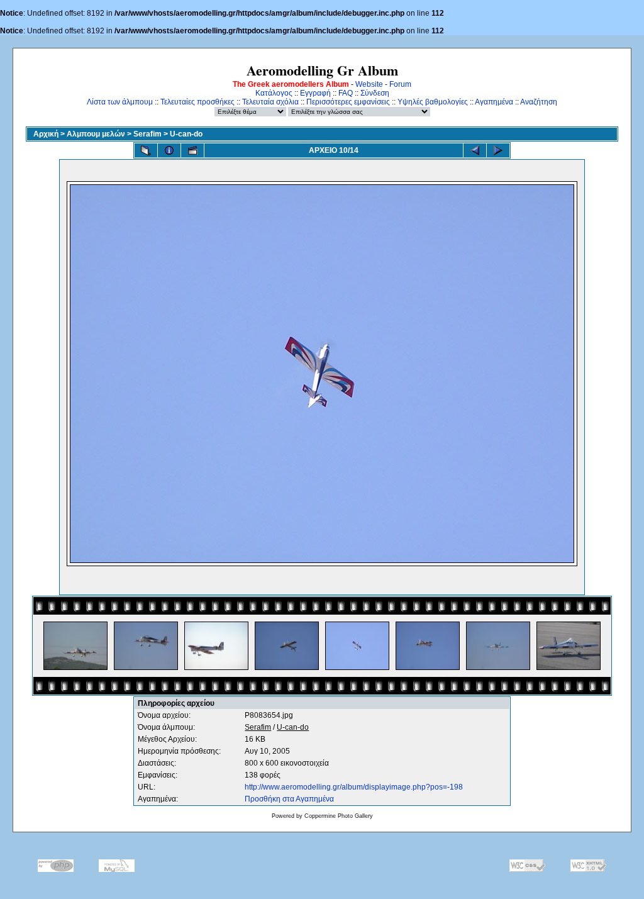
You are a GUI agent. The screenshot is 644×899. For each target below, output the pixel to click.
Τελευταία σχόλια (270, 102)
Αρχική (45, 134)
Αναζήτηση (538, 102)
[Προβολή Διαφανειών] (192, 150)
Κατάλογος (273, 93)
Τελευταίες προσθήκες (197, 102)
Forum (400, 84)
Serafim (147, 134)
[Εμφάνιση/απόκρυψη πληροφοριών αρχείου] (169, 150)
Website (369, 84)
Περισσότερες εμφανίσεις (348, 102)
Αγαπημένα (494, 102)
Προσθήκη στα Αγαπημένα (289, 799)
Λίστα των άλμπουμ (120, 102)
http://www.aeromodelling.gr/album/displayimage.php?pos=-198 (354, 787)
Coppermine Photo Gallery (338, 816)
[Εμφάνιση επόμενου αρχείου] (498, 150)
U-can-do (186, 134)
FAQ (345, 93)
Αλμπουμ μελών (96, 134)
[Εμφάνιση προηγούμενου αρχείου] (475, 150)
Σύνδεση (374, 93)
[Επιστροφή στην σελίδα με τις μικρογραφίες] (146, 150)
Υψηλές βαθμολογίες (432, 102)
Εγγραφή (315, 93)
